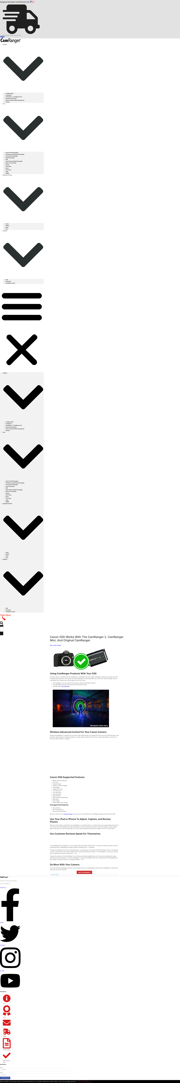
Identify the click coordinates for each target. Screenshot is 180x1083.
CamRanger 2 (9, 95)
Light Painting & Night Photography (14, 161)
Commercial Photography (12, 156)
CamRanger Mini (9, 93)
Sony (7, 557)
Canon (7, 224)
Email (1, 1072)
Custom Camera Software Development (15, 100)
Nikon (7, 227)
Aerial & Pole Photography (12, 152)
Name (1, 1067)
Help (7, 279)
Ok (77, 1081)
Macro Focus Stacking (11, 163)
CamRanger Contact (10, 283)
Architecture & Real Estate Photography (15, 154)
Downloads (8, 281)
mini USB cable (65, 686)
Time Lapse (8, 169)
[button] (22, 328)
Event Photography (10, 157)
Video (7, 171)
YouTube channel (67, 814)
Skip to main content (55, 645)
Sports (7, 168)
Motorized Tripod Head (11, 98)
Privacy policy (84, 1081)
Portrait (7, 164)
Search (2, 626)
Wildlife (7, 501)
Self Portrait (8, 166)
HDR (7, 159)
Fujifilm (7, 225)
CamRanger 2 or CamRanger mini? (14, 96)
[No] (90, 1082)
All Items (8, 102)
